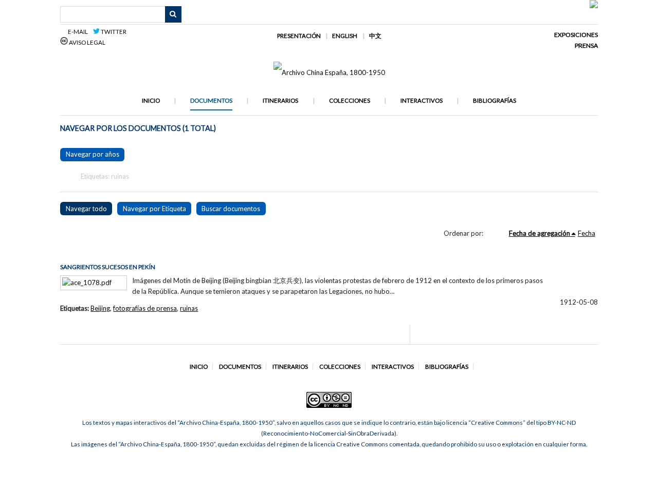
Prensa (586, 45)
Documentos (211, 100)
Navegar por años (92, 154)
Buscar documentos (231, 208)
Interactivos (421, 100)
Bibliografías (494, 100)
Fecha (586, 233)
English (344, 35)
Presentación (299, 35)
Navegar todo (86, 208)
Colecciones (349, 100)
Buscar (173, 14)
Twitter (113, 31)
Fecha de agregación (539, 233)
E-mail (79, 31)
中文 (375, 35)
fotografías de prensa (145, 308)
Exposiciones (576, 35)
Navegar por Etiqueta (154, 208)
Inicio (151, 100)
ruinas (189, 308)
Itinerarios (280, 100)
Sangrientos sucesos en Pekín (107, 267)
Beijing (100, 308)
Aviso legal (86, 42)
